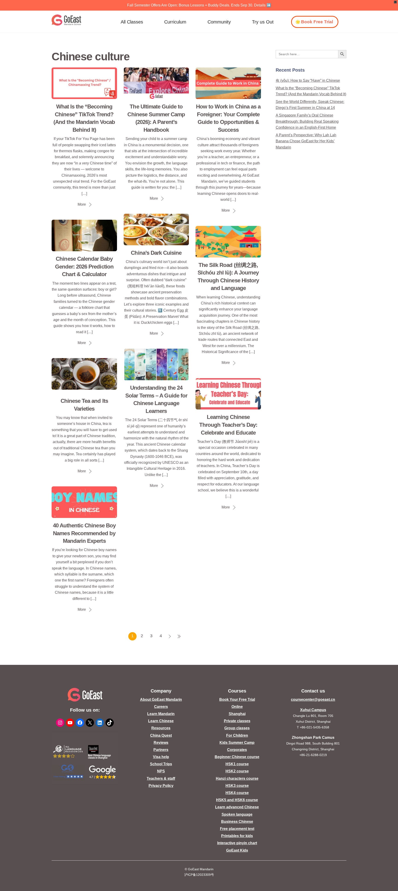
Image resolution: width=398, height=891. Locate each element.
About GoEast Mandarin (161, 699)
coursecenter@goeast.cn (313, 699)
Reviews (161, 743)
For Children (237, 735)
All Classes (132, 21)
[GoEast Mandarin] (66, 20)
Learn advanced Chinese (237, 807)
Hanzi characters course (237, 778)
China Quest (161, 735)
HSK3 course (237, 786)
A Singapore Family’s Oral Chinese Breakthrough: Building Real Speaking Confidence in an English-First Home (307, 121)
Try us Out (263, 21)
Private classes (237, 721)
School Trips (161, 764)
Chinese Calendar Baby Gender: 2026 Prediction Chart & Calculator (84, 266)
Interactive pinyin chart (237, 843)
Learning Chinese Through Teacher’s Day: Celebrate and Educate (228, 424)
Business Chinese (237, 822)
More (82, 204)
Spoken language (237, 814)
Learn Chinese (161, 721)
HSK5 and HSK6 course (237, 800)
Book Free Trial (317, 21)
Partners (160, 750)
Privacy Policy (161, 786)
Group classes (237, 728)
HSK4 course (237, 793)
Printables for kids (237, 836)
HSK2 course (237, 771)
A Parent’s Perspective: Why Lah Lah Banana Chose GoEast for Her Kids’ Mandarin (306, 141)
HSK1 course (237, 764)
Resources (160, 728)
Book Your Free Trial (237, 699)
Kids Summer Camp (237, 743)
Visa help (161, 757)
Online (237, 707)
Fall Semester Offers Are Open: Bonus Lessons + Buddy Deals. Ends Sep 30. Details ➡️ (199, 5)
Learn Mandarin (161, 714)
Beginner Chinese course (237, 757)
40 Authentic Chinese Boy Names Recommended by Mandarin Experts (84, 533)
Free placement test (237, 829)
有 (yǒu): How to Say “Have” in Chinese (308, 80)
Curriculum (175, 21)
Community (219, 21)
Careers (161, 707)
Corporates (237, 750)
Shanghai (237, 714)
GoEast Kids (237, 850)
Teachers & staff (161, 778)
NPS (161, 771)
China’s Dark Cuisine (156, 253)
